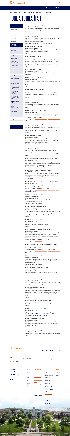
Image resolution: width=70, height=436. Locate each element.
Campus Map (47, 380)
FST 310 (54, 130)
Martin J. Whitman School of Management (14, 92)
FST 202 (35, 130)
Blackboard (58, 372)
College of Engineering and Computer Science (15, 79)
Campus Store (47, 383)
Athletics (28, 369)
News (28, 377)
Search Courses (14, 41)
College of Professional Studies (14, 107)
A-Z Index (57, 8)
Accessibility (47, 403)
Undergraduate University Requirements (13, 49)
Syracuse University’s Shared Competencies (15, 35)
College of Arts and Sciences (14, 72)
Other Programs (14, 58)
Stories (46, 372)
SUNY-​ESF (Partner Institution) (14, 114)
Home (43, 8)
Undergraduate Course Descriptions (35, 12)
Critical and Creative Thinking (41, 43)
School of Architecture (13, 69)
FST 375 (56, 313)
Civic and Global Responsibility (41, 119)
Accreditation (47, 397)
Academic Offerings (14, 38)
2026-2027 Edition (14, 26)
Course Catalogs (14, 8)
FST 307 (49, 130)
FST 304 (44, 130)
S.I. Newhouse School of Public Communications (15, 102)
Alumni (35, 388)
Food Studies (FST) (15, 65)
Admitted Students (38, 374)
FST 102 (30, 130)
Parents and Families (38, 395)
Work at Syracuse (48, 386)
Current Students (37, 377)
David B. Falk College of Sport (15, 84)
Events (28, 380)
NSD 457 (30, 305)
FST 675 (36, 198)
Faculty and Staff (37, 384)
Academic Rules (14, 29)
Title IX (46, 400)
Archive (12, 121)
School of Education (14, 75)
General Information (14, 32)
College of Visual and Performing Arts (15, 111)
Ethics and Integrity (51, 43)
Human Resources (48, 394)
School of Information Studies (15, 88)
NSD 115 (38, 313)
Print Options (16, 127)
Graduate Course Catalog (14, 118)
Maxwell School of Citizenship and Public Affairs (15, 97)
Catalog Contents (50, 8)
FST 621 (36, 271)
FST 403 (27, 132)
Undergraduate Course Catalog (20, 12)
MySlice (57, 375)
